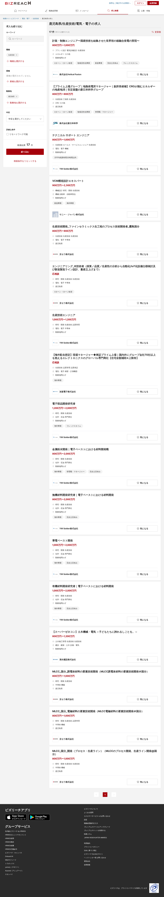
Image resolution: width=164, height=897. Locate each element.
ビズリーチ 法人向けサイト (93, 854)
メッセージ (84, 11)
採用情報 (87, 865)
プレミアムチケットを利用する (95, 830)
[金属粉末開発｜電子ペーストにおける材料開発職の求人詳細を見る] (105, 467)
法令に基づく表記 (90, 850)
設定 (85, 819)
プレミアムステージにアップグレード (97, 827)
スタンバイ (9, 874)
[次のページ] (113, 794)
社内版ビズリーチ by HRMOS (15, 831)
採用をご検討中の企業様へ (120, 3)
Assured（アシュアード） (14, 870)
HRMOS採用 (9, 838)
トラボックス (9, 863)
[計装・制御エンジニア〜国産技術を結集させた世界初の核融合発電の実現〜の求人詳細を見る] (105, 58)
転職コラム (88, 834)
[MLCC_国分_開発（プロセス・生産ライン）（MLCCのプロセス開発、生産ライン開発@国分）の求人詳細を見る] (105, 767)
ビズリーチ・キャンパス (13, 853)
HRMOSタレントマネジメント (15, 835)
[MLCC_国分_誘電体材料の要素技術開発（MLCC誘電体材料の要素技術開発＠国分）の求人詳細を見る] (105, 686)
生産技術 (36, 18)
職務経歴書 (53, 11)
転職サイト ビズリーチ (11, 18)
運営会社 (87, 861)
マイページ (22, 11)
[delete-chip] (16, 55)
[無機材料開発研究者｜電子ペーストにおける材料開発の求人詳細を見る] (105, 512)
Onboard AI (9, 856)
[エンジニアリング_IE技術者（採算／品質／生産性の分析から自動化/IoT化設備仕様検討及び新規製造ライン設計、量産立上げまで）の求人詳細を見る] (105, 285)
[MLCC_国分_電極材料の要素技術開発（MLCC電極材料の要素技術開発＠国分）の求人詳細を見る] (105, 726)
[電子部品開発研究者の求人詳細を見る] (105, 421)
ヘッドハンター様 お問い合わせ (95, 857)
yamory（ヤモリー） (12, 867)
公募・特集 (145, 11)
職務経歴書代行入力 (91, 823)
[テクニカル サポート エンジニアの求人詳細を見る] (105, 153)
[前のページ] (96, 794)
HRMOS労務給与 (11, 849)
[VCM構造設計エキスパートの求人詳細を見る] (105, 198)
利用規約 (87, 843)
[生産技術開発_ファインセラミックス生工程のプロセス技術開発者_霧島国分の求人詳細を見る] (105, 241)
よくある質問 (88, 812)
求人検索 (114, 10)
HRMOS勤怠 (9, 842)
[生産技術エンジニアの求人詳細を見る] (105, 329)
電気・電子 (26, 18)
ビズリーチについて (91, 809)
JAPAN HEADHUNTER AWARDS (95, 837)
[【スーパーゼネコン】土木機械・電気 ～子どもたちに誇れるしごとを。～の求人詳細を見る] (105, 646)
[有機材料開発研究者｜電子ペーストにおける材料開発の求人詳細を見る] (105, 604)
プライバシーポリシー (91, 847)
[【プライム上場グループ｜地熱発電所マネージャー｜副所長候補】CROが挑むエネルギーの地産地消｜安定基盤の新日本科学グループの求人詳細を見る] (105, 105)
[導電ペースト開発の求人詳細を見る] (105, 558)
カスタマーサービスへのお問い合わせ (97, 816)
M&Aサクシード (10, 860)
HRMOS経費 (9, 845)
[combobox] (25, 119)
